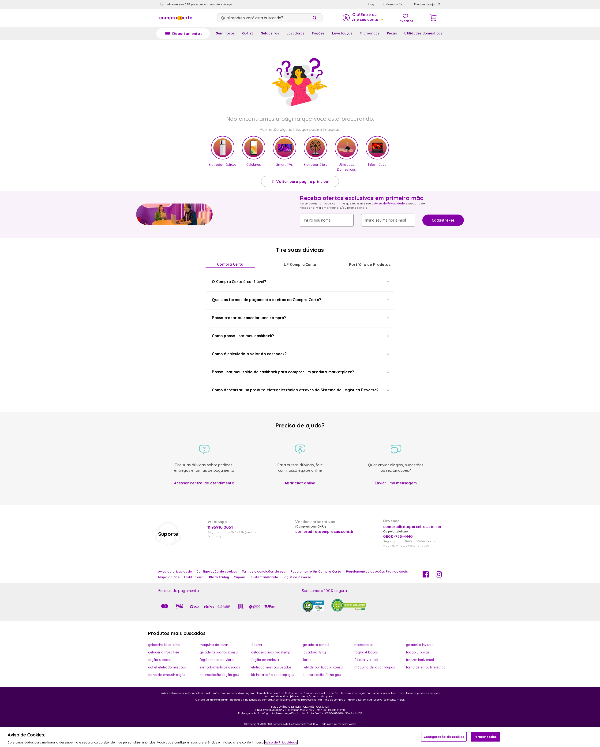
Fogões (318, 33)
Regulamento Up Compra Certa (315, 571)
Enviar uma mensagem (396, 483)
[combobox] (269, 17)
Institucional (194, 577)
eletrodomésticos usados (220, 667)
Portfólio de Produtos (369, 264)
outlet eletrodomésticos (167, 667)
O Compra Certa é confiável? (239, 281)
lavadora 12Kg (314, 652)
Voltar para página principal (302, 181)
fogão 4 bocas (366, 652)
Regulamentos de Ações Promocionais (377, 571)
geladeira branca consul (219, 652)
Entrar (362, 18)
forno (307, 660)
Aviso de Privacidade (389, 203)
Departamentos (187, 33)
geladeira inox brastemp (271, 652)
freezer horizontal (420, 660)
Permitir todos (485, 736)
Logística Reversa (297, 577)
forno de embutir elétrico (426, 667)
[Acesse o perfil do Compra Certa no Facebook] (426, 576)
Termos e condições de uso (264, 571)
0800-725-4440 (398, 536)
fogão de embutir (265, 660)
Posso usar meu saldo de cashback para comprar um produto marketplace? (283, 372)
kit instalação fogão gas (219, 675)
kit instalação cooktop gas (272, 675)
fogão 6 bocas (160, 660)
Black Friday (219, 577)
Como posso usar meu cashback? (243, 335)
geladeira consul (316, 645)
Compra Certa (230, 264)
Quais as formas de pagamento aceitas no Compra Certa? (266, 299)
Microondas (369, 33)
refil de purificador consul (323, 667)
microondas (363, 645)
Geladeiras (270, 33)
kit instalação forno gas (322, 675)
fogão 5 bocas (418, 652)
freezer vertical (366, 660)
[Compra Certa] (175, 18)
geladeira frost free (163, 652)
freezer (256, 645)
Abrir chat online (300, 483)
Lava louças (342, 33)
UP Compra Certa (300, 264)
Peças (392, 33)
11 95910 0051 (220, 527)
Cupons (240, 577)
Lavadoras (295, 33)
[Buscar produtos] (315, 18)
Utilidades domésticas (423, 33)
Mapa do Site (169, 577)
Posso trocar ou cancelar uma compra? (249, 317)
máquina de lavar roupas (374, 667)
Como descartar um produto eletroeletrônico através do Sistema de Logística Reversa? (295, 390)
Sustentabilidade (264, 577)
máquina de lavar (214, 645)
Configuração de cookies (444, 736)
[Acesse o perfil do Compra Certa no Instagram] (439, 576)
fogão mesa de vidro (217, 660)
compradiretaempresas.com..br (324, 531)
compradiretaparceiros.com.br (412, 526)
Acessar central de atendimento (204, 483)
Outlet (247, 33)
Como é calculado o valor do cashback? (249, 353)
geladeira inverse (419, 645)
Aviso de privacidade (175, 571)
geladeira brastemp (164, 645)
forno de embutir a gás (166, 675)
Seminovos (225, 33)
